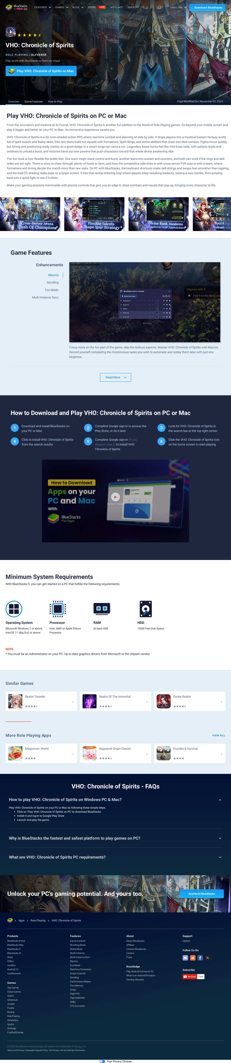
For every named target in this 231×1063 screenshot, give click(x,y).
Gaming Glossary (135, 979)
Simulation (12, 1020)
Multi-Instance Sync (80, 957)
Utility (73, 1002)
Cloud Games (14, 991)
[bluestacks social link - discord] (185, 958)
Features (40, 7)
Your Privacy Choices (119, 1061)
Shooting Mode (77, 945)
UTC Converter (77, 1006)
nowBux (11, 965)
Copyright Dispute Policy (37, 1050)
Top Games (13, 987)
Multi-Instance (77, 953)
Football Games (15, 1032)
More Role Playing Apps (28, 735)
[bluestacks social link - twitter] (207, 958)
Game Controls (77, 941)
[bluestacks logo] (16, 7)
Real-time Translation (80, 969)
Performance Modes (80, 981)
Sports (10, 1024)
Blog (76, 7)
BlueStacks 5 (13, 949)
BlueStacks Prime (16, 941)
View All (218, 735)
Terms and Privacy (15, 1050)
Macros (74, 961)
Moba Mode (76, 949)
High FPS (74, 993)
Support (133, 7)
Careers (130, 953)
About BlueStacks (135, 941)
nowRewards (14, 973)
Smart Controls (77, 973)
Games (59, 7)
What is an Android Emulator (140, 975)
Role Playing (17, 54)
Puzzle (10, 1008)
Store (96, 7)
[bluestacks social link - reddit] (192, 958)
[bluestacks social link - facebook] (200, 958)
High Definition (77, 997)
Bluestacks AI (14, 953)
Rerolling (74, 977)
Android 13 (12, 969)
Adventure (12, 999)
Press (129, 957)
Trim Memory (76, 985)
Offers (10, 961)
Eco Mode (75, 965)
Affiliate (117, 7)
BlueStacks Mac (15, 945)
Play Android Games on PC (140, 971)
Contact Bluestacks (136, 949)
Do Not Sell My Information (73, 1050)
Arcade (11, 1004)
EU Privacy (54, 1050)
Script (73, 989)
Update (186, 941)
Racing (10, 1012)
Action (10, 995)
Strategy (11, 1028)
